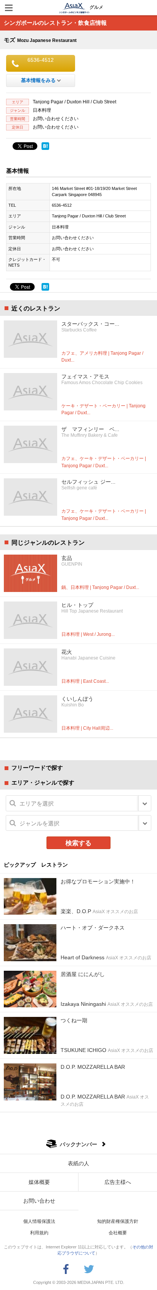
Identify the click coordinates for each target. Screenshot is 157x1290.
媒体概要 (39, 1182)
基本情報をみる (38, 80)
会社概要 (118, 1232)
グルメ (96, 7)
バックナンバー (78, 1144)
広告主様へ (117, 1182)
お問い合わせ (39, 1201)
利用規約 (39, 1232)
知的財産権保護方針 (117, 1221)
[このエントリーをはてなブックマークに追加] (45, 146)
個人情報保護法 (39, 1221)
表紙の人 (78, 1163)
